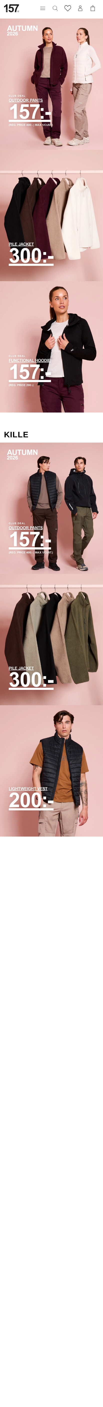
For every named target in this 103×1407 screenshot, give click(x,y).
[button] (42, 8)
